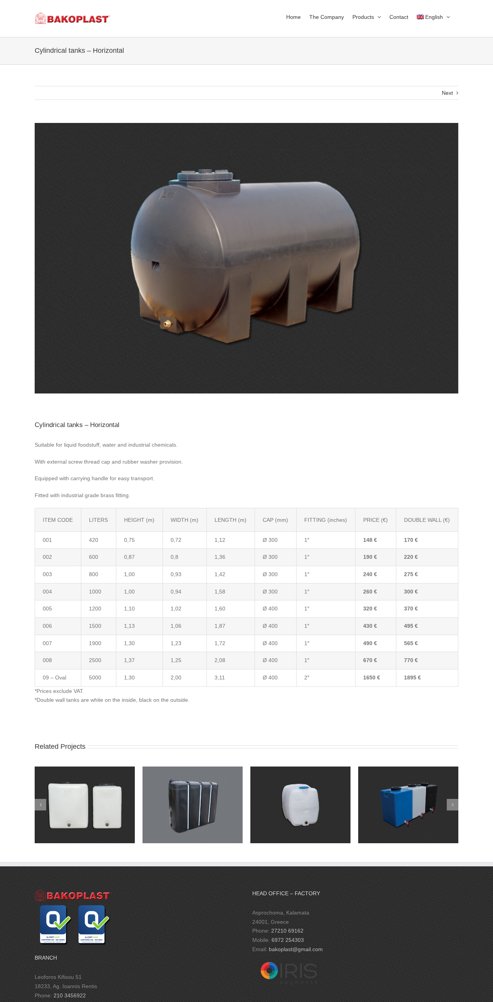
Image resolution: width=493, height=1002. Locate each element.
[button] (40, 804)
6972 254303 (288, 940)
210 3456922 (70, 995)
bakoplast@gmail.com (296, 949)
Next (447, 93)
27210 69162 (287, 931)
